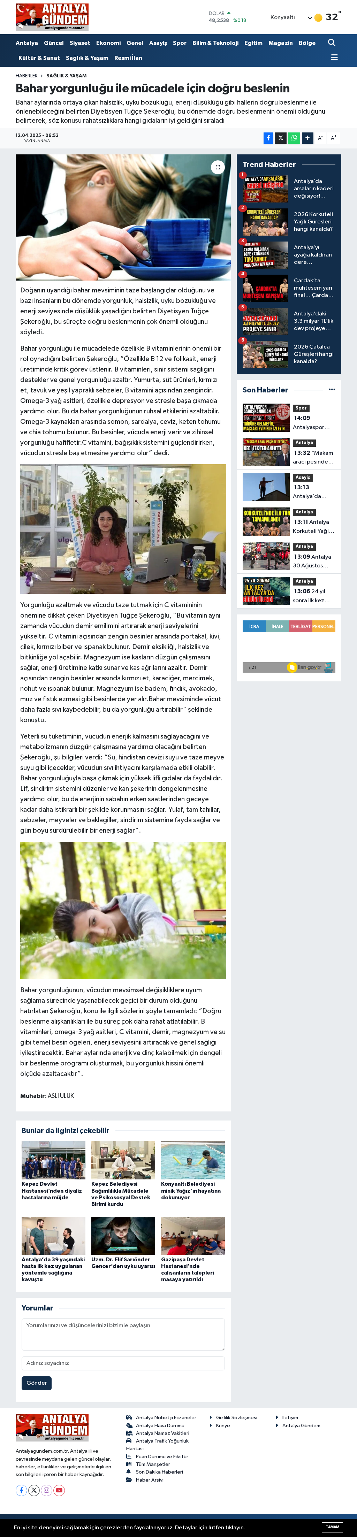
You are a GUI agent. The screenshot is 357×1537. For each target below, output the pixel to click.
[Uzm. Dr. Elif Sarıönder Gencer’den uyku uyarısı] (123, 1236)
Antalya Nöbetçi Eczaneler (166, 1417)
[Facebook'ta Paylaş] (268, 138)
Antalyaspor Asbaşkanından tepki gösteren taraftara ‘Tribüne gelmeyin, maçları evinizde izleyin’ (314, 423)
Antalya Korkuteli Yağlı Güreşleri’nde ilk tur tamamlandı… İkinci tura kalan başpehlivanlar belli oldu (314, 527)
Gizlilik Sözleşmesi (236, 1417)
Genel (135, 43)
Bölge (307, 43)
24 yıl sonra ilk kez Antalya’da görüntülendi (310, 596)
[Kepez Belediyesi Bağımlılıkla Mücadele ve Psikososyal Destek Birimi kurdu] (123, 1160)
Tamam (332, 1527)
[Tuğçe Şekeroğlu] (123, 528)
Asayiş (158, 43)
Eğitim (253, 43)
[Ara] (332, 43)
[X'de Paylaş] (281, 138)
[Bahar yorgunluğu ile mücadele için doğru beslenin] (123, 217)
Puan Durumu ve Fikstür (162, 1456)
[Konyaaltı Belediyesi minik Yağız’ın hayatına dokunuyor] (193, 1160)
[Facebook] (21, 1490)
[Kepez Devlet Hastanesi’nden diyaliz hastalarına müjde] (53, 1160)
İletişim (290, 1417)
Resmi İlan (128, 58)
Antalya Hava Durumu (160, 1425)
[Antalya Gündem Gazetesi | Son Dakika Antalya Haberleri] (52, 17)
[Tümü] (332, 390)
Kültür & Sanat (39, 58)
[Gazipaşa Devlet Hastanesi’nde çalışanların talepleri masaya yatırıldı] (193, 1236)
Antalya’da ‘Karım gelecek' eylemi (313, 492)
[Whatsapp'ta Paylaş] (294, 138)
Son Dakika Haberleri (159, 1472)
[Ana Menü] (333, 58)
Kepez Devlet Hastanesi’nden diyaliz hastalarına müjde (52, 1190)
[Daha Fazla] (307, 138)
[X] (34, 1490)
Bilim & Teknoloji (215, 43)
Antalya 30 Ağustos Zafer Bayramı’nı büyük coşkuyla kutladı (314, 562)
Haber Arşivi (150, 1480)
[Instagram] (46, 1490)
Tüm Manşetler (153, 1464)
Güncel (54, 43)
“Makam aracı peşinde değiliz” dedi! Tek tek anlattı (313, 458)
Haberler (27, 76)
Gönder (36, 1383)
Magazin (280, 43)
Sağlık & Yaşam (87, 58)
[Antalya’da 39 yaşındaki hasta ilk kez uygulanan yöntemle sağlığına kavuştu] (53, 1236)
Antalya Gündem (301, 1425)
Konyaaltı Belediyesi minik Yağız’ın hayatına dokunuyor (191, 1190)
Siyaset (80, 43)
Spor (180, 43)
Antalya (27, 43)
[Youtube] (59, 1490)
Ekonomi (108, 43)
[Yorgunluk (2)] (123, 910)
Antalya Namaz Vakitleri (162, 1433)
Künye (223, 1425)
